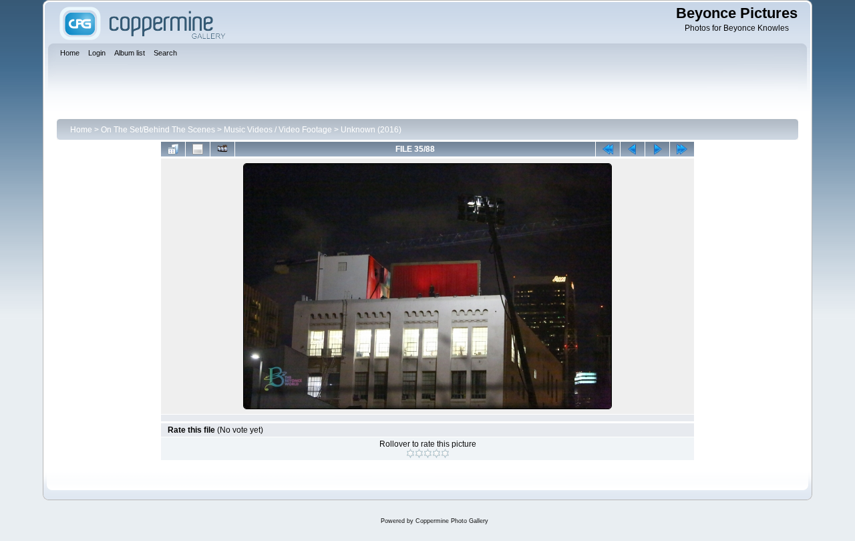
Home (81, 129)
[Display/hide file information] (198, 149)
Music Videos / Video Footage (278, 129)
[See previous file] (633, 149)
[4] (436, 453)
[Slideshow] (222, 149)
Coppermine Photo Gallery (451, 521)
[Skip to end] (682, 149)
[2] (419, 453)
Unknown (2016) (371, 129)
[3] (427, 453)
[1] (410, 453)
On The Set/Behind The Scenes (158, 129)
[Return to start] (608, 149)
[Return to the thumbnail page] (173, 149)
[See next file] (657, 149)
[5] (445, 453)
